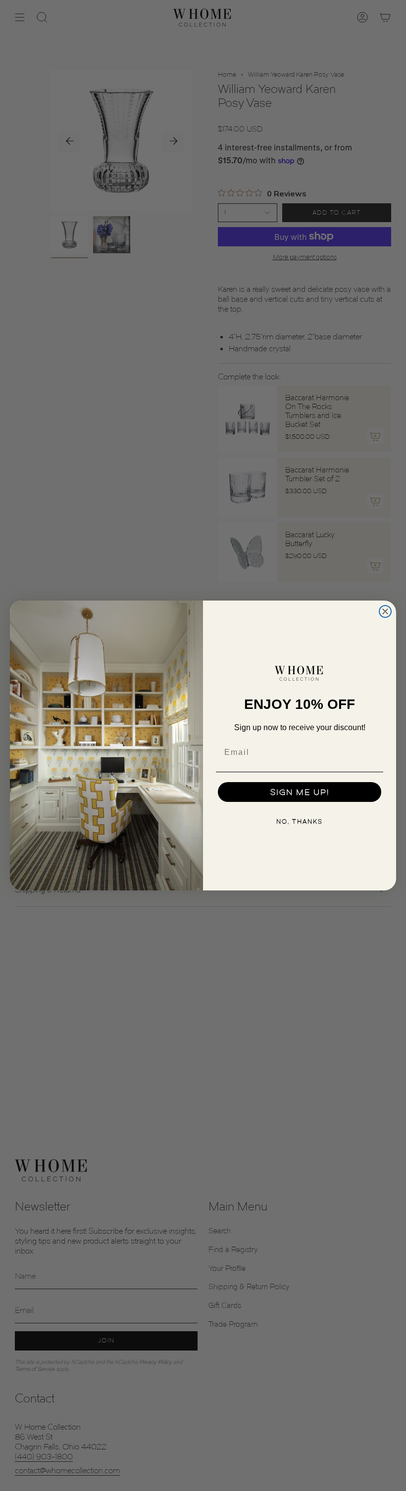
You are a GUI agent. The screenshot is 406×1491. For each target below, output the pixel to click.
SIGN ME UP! (299, 792)
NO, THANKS (299, 821)
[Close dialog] (385, 611)
